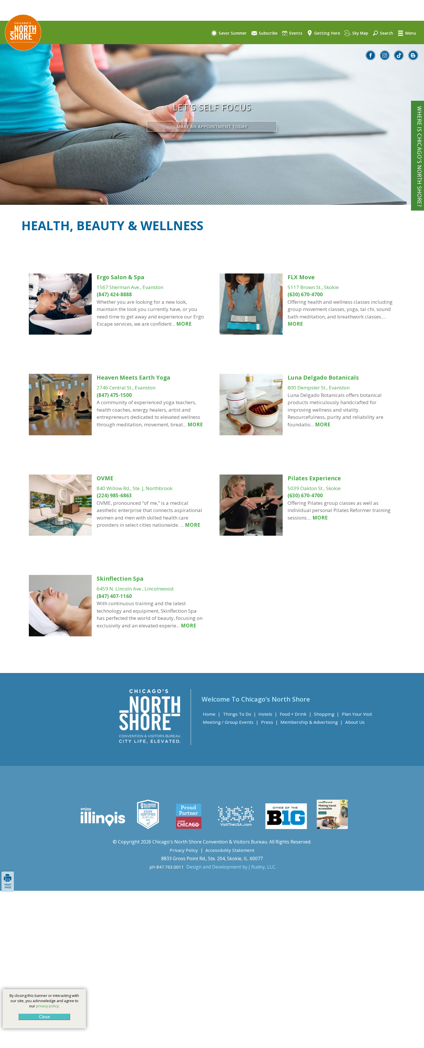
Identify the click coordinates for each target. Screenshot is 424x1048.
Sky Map (359, 33)
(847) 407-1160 (114, 596)
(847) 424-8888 (114, 294)
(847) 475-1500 (114, 395)
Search (386, 33)
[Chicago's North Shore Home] (20, 55)
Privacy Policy (184, 850)
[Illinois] (102, 827)
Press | (269, 722)
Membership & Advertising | (311, 722)
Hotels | (267, 714)
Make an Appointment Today (212, 126)
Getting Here (326, 33)
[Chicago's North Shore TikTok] (399, 58)
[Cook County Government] (148, 827)
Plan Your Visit (357, 714)
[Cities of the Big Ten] (286, 827)
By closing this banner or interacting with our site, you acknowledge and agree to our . (44, 1000)
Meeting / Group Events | (230, 722)
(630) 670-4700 (305, 294)
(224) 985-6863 (114, 495)
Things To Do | (239, 714)
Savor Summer (232, 33)
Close (44, 1016)
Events (295, 33)
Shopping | (326, 714)
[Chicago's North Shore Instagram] (385, 58)
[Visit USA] (236, 827)
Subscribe (267, 33)
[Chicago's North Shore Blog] (413, 58)
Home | (211, 714)
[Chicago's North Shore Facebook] (371, 58)
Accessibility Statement (229, 850)
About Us (355, 722)
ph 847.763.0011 (166, 867)
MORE (183, 323)
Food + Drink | (296, 714)
